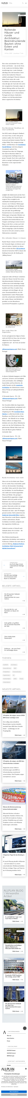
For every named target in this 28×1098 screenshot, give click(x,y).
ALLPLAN (5, 664)
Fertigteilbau (6, 671)
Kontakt (9, 1065)
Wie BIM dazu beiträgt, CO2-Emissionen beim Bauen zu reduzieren (10, 577)
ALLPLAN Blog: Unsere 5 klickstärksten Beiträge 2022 (17, 566)
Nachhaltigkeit (6, 678)
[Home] (4, 3)
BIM (15, 668)
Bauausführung (7, 668)
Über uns (9, 1035)
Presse (8, 1041)
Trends (21, 678)
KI (13, 675)
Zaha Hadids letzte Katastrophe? (9, 637)
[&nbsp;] (4, 565)
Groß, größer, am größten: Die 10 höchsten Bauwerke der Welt (12, 624)
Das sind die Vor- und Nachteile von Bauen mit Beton (11, 611)
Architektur (22, 15)
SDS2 (15, 678)
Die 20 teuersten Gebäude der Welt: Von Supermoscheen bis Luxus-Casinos (12, 596)
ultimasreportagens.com (9, 349)
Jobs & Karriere (10, 1038)
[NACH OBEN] (25, 1028)
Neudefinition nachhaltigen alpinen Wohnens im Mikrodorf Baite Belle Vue (13, 947)
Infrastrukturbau (17, 671)
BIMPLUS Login (10, 1055)
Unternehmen (6, 682)
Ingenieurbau (6, 675)
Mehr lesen (18, 735)
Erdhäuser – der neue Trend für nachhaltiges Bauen (12, 649)
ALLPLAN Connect (11, 1053)
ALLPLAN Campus (11, 1050)
